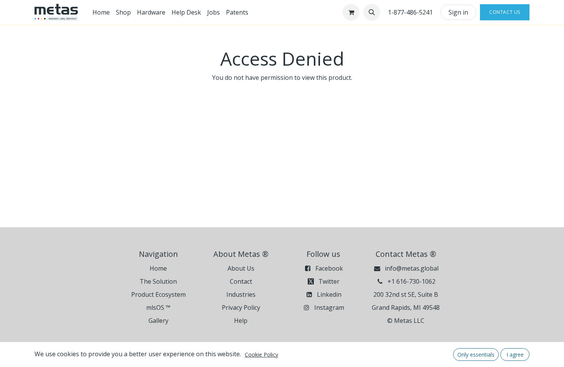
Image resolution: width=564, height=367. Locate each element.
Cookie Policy (261, 354)
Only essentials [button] (476, 354)
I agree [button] (515, 354)
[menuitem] (101, 12)
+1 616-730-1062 (411, 281)
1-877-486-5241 (410, 12)
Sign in (458, 12)
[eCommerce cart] (351, 12)
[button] (371, 12)
